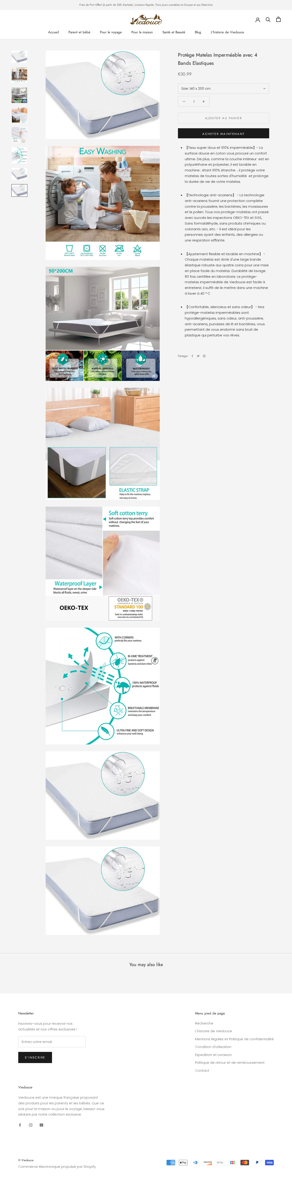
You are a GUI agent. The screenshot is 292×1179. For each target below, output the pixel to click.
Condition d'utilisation (213, 1046)
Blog (198, 32)
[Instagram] (30, 1125)
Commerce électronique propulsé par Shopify (57, 1166)
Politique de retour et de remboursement (230, 1062)
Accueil (53, 32)
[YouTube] (41, 1125)
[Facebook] (192, 356)
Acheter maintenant (223, 134)
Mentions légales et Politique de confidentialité (234, 1039)
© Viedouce (26, 1160)
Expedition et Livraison (213, 1054)
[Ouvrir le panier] (278, 19)
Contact (202, 1070)
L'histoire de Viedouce (227, 32)
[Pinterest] (204, 356)
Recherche (204, 1023)
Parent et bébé (79, 32)
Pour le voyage (111, 32)
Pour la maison (142, 32)
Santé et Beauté (173, 32)
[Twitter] (198, 356)
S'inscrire (35, 1057)
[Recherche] (268, 19)
